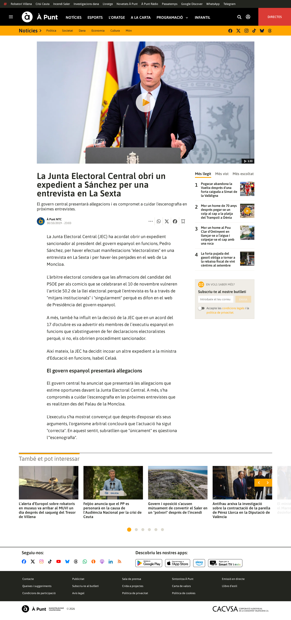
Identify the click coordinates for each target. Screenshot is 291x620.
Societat (67, 30)
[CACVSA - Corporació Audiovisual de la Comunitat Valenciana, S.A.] (240, 608)
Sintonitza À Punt (182, 578)
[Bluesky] (262, 31)
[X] (238, 31)
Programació (170, 17)
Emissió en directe (233, 578)
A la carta (141, 17)
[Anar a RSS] (120, 561)
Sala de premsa (131, 578)
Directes (275, 17)
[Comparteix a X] (167, 221)
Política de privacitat (135, 593)
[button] (129, 530)
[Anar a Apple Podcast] (103, 561)
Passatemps (169, 4)
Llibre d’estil (229, 586)
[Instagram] (246, 31)
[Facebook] (230, 31)
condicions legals (233, 308)
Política (51, 30)
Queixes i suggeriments (36, 586)
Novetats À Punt (127, 4)
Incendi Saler (61, 4)
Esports (95, 17)
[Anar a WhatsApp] (85, 561)
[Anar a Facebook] (25, 561)
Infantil (202, 17)
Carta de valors (181, 586)
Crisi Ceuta (42, 4)
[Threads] (270, 31)
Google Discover (192, 4)
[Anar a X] (33, 561)
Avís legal (78, 593)
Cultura (115, 30)
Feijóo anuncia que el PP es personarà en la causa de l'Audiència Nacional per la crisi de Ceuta (112, 510)
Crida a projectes (132, 586)
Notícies (74, 17)
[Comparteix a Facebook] (175, 221)
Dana (82, 30)
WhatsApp (213, 4)
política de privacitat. (220, 312)
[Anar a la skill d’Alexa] (199, 563)
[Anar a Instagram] (42, 561)
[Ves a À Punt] (40, 16)
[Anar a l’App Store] (177, 563)
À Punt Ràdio (149, 4)
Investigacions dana (86, 4)
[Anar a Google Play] (148, 563)
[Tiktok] (254, 31)
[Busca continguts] (239, 17)
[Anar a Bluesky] (68, 561)
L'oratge (108, 4)
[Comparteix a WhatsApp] (159, 221)
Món (129, 30)
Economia (98, 30)
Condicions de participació (39, 593)
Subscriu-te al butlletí (85, 586)
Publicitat (78, 578)
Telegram (229, 4)
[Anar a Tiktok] (50, 561)
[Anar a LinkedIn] (111, 561)
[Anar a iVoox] (94, 561)
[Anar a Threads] (77, 561)
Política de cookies (183, 593)
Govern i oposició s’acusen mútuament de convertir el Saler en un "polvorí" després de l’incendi (177, 507)
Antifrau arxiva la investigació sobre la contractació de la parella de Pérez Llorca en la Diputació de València (241, 510)
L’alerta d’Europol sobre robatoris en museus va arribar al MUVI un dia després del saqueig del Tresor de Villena (47, 510)
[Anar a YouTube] (59, 561)
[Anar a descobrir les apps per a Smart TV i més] (225, 563)
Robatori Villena (21, 4)
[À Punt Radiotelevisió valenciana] (43, 608)
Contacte (28, 578)
